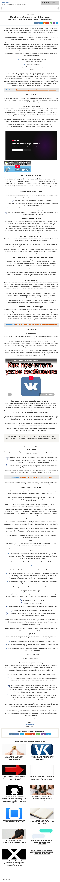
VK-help (5, 2)
